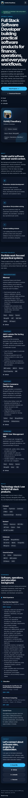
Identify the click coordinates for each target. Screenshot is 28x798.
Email (3, 98)
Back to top (4, 795)
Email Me (14, 765)
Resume (14, 779)
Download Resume (14, 93)
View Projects (14, 88)
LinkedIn (4, 103)
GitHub (4, 101)
